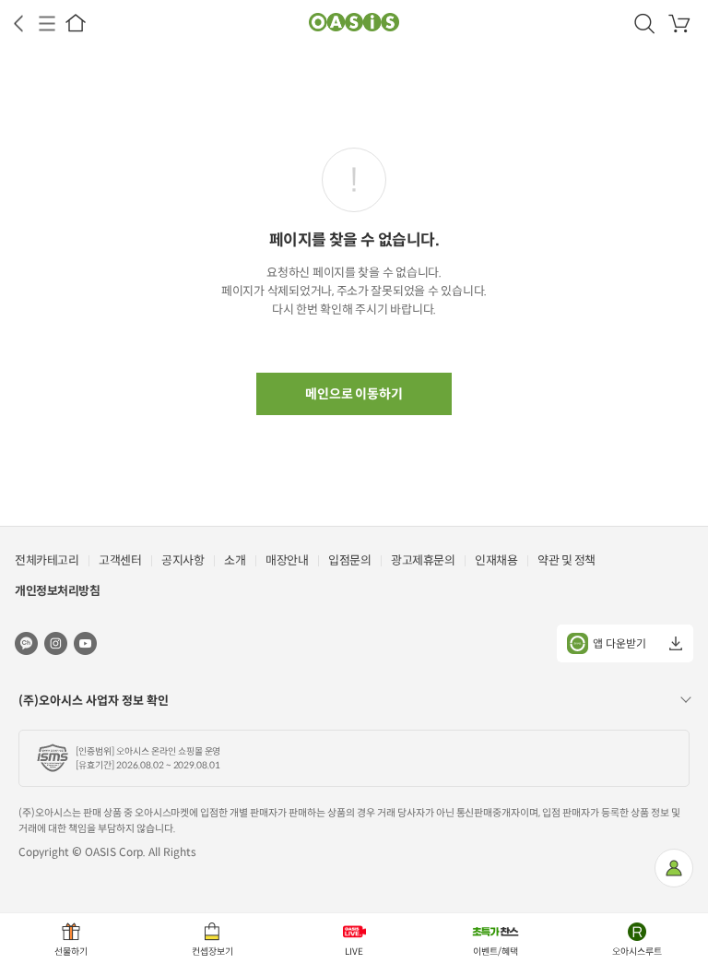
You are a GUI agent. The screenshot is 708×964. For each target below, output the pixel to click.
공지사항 (182, 560)
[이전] (18, 23)
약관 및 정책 (566, 560)
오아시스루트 (637, 952)
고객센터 (120, 560)
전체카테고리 (46, 560)
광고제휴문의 (422, 560)
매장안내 (287, 560)
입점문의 (349, 560)
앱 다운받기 (619, 643)
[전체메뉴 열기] (47, 23)
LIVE (354, 952)
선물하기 (71, 952)
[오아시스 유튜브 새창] (85, 642)
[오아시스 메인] (76, 23)
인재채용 (496, 560)
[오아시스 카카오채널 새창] (26, 642)
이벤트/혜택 (495, 952)
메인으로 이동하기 (354, 394)
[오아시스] (354, 23)
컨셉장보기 (212, 952)
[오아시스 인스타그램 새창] (55, 642)
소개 (234, 560)
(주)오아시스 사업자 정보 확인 (93, 701)
